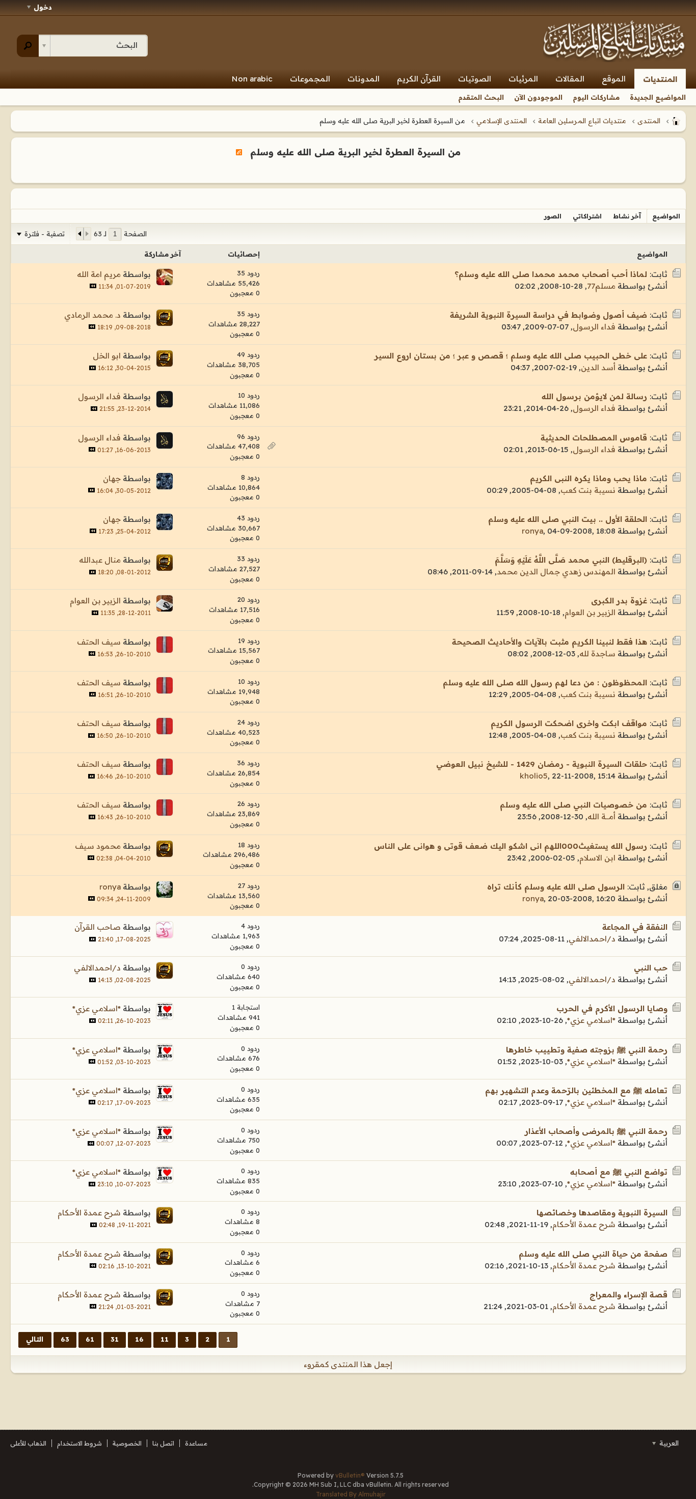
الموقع (614, 79)
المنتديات (660, 79)
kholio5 (534, 776)
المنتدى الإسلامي (501, 121)
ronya (532, 531)
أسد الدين (598, 367)
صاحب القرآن (97, 927)
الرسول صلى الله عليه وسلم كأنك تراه (556, 887)
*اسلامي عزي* (591, 1020)
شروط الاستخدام (79, 1443)
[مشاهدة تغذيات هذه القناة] (239, 151)
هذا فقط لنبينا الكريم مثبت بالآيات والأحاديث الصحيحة (549, 642)
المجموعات (310, 79)
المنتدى (648, 121)
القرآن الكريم (419, 79)
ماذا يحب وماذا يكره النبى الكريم (588, 478)
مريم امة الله (99, 274)
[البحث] (28, 46)
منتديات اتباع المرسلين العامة (582, 121)
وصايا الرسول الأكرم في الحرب (611, 1008)
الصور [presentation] (552, 216)
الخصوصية (127, 1443)
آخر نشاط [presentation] (627, 216)
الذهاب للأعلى (28, 1443)
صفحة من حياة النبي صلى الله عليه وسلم (593, 1254)
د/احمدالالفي (592, 938)
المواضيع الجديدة (658, 97)
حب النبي (650, 968)
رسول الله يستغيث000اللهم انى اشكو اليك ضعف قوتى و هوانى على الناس (510, 846)
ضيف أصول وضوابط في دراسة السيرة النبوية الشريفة (548, 315)
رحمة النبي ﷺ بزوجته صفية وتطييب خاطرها (586, 1049)
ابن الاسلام (597, 858)
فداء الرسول (594, 326)
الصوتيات (474, 79)
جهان (112, 478)
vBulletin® (350, 1475)
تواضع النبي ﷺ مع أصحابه (618, 1172)
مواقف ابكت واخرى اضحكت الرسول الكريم (569, 723)
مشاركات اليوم (596, 97)
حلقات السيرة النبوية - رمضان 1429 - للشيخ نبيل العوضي (541, 764)
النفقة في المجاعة (634, 927)
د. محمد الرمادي (92, 315)
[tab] (666, 216)
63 (65, 1339)
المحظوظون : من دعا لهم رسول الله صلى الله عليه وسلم (545, 682)
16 (139, 1339)
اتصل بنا (163, 1443)
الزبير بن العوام (590, 612)
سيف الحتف (99, 642)
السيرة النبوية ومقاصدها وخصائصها (602, 1212)
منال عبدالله (100, 560)
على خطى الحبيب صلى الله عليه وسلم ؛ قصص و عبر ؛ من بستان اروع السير (510, 355)
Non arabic (252, 79)
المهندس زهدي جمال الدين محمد (556, 571)
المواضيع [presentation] (666, 216)
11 (164, 1339)
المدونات (363, 79)
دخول (43, 7)
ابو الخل (107, 355)
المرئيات (523, 79)
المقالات (569, 79)
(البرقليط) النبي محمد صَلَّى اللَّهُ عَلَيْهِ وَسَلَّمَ (571, 560)
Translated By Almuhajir (351, 1494)
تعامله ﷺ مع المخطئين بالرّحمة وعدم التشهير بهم (576, 1090)
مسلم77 (601, 286)
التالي (34, 1339)
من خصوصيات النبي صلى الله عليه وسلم (573, 805)
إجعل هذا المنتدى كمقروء (348, 1364)
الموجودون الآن (538, 97)
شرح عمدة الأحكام (583, 1224)
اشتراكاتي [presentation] (587, 216)
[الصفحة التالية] (80, 234)
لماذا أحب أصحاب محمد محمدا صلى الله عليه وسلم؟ (550, 274)
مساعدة (196, 1443)
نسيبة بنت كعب (587, 490)
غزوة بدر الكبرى (619, 600)
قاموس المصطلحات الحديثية (594, 437)
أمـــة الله (601, 816)
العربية (668, 1443)
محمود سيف (98, 846)
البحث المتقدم (481, 97)
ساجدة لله (597, 653)
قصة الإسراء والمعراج (628, 1294)
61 (90, 1339)
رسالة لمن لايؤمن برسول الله (594, 396)
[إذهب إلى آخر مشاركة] (93, 286)
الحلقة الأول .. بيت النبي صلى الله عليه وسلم (567, 519)
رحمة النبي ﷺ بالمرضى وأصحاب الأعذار (596, 1131)
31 (115, 1339)
